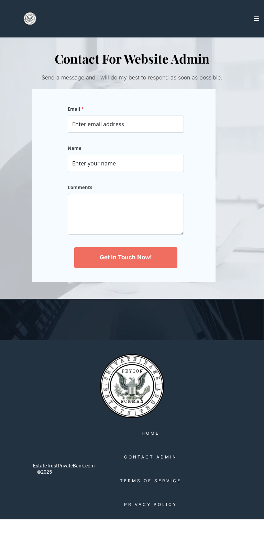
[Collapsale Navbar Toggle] (257, 18)
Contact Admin (150, 457)
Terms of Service (150, 480)
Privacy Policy (150, 504)
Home (151, 433)
